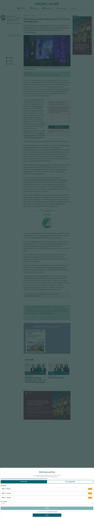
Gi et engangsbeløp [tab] (70, 481)
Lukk (47, 515)
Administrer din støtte (52, 511)
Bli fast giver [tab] (24, 481)
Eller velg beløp (4, 501)
